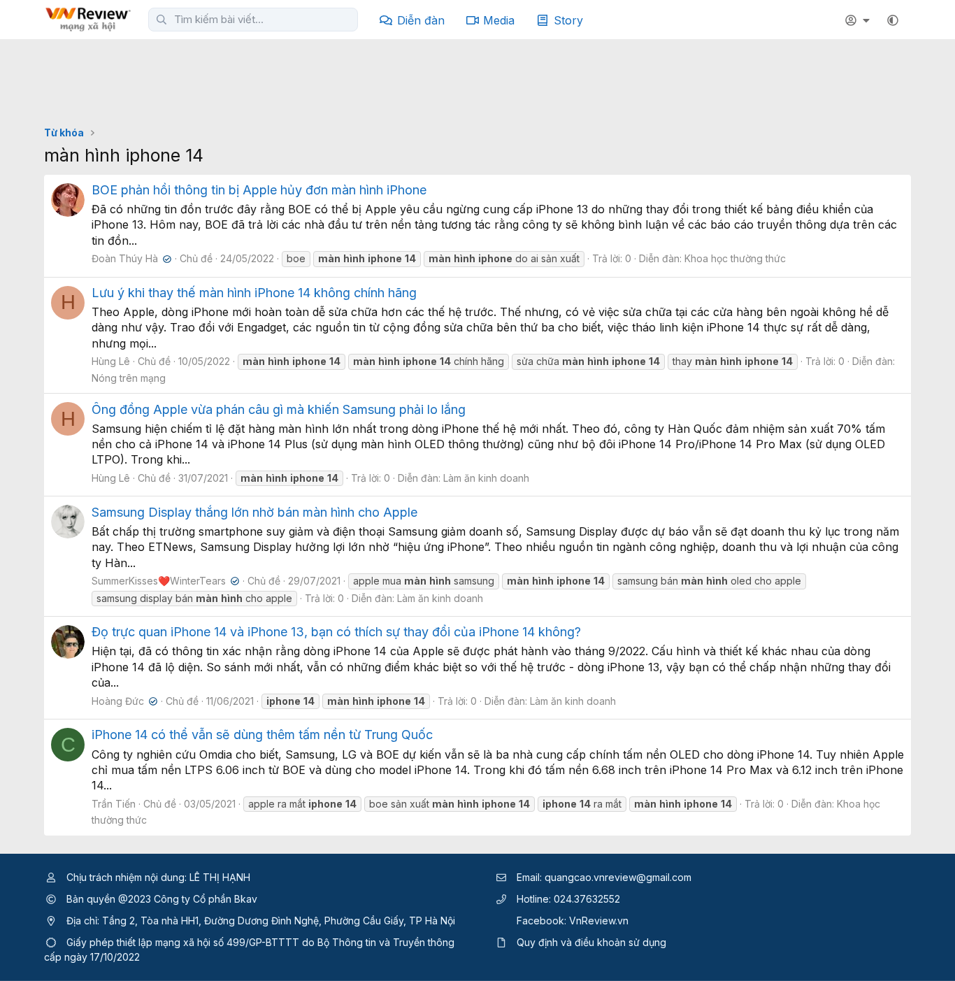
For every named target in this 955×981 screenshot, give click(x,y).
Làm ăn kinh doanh (486, 478)
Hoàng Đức (123, 701)
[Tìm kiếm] (161, 19)
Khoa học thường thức (735, 258)
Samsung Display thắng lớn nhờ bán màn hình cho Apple (254, 512)
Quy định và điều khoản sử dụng (591, 942)
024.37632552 (587, 899)
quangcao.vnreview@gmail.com (618, 877)
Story (568, 20)
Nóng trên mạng (129, 378)
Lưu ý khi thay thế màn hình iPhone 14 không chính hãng (254, 292)
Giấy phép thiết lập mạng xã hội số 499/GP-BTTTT (182, 942)
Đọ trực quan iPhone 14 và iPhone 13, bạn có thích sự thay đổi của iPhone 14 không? (336, 631)
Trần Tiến (114, 804)
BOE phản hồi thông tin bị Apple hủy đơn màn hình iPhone (259, 189)
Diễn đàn (421, 20)
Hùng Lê (111, 361)
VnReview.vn (599, 920)
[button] (892, 20)
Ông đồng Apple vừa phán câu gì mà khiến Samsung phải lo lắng (279, 409)
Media (499, 20)
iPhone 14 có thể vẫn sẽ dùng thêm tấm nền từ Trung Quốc (262, 734)
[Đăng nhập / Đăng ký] (859, 20)
